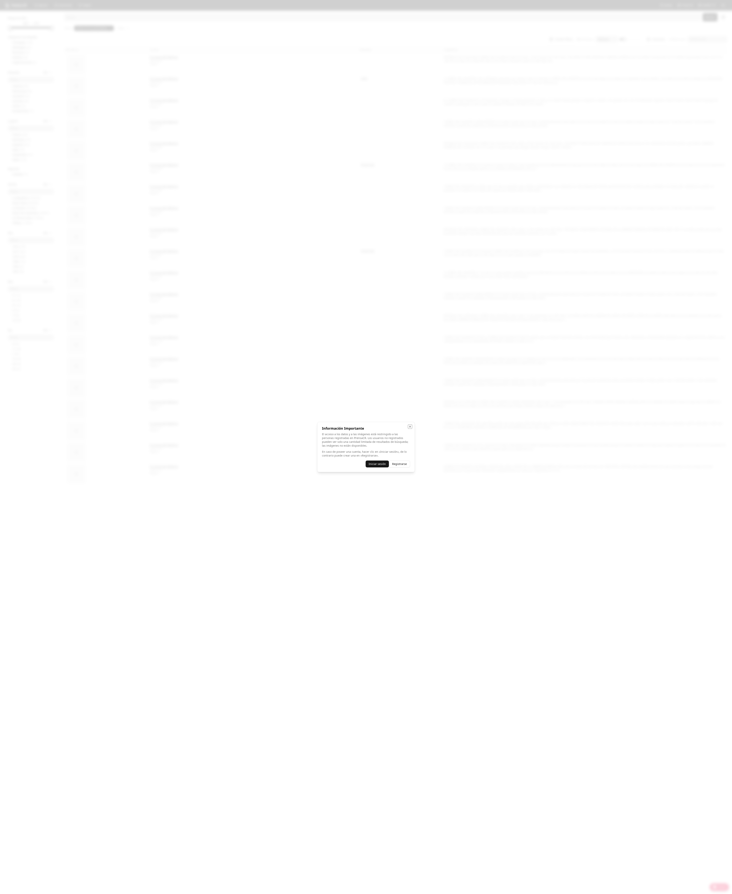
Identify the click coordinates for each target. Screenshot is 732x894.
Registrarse (399, 464)
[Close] (410, 426)
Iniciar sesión (377, 464)
